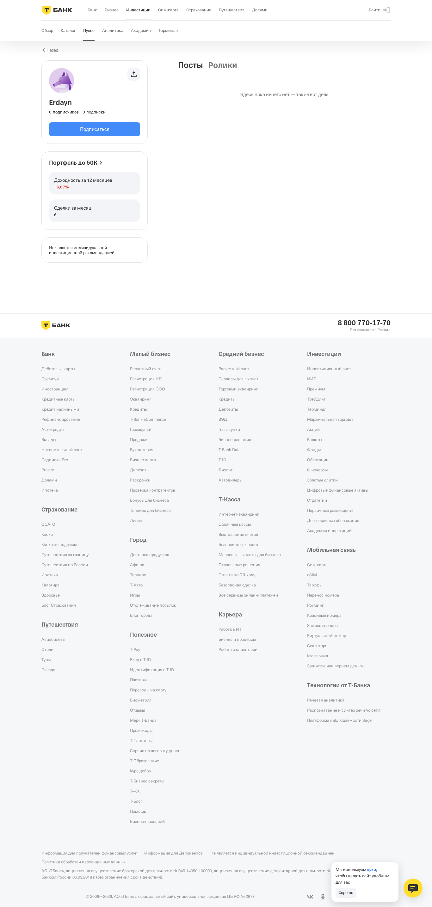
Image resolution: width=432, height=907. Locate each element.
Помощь (138, 811)
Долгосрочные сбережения (333, 520)
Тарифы (314, 585)
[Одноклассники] (323, 897)
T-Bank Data (230, 449)
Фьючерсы (317, 470)
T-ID (222, 460)
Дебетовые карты (58, 368)
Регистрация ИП (146, 379)
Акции (313, 429)
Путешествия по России (64, 564)
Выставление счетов (238, 534)
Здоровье (50, 595)
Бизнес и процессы (237, 639)
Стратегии (317, 500)
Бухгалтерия (141, 449)
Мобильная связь (331, 550)
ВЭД (223, 419)
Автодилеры (230, 480)
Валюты (314, 439)
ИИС (311, 379)
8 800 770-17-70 (364, 323)
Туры (46, 659)
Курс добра (140, 771)
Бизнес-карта (143, 460)
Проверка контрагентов (152, 490)
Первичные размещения (331, 510)
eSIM (312, 575)
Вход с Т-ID (140, 659)
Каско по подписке (59, 544)
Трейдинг (316, 399)
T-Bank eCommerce (148, 419)
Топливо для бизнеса (150, 510)
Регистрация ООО (147, 389)
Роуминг (315, 605)
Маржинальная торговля (331, 419)
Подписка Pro (54, 460)
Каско (47, 534)
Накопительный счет (61, 449)
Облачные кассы (235, 524)
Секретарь (317, 645)
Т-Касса (229, 499)
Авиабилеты (53, 639)
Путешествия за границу (65, 554)
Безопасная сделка (237, 585)
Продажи (138, 439)
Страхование (59, 509)
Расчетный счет (145, 368)
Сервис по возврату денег (155, 750)
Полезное (143, 635)
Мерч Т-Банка (143, 720)
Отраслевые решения (239, 564)
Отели (47, 649)
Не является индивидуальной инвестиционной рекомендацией (272, 853)
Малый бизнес (150, 354)
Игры (135, 595)
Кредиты (138, 409)
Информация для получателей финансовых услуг (89, 853)
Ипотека (49, 490)
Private (47, 470)
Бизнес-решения (235, 439)
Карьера (230, 614)
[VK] (310, 897)
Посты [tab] (190, 65)
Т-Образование (144, 760)
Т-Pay (135, 649)
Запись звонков (322, 625)
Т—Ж (134, 791)
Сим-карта (317, 564)
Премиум (50, 379)
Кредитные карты (58, 399)
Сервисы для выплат (238, 379)
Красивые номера (324, 615)
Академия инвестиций (329, 530)
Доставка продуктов (149, 554)
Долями (49, 480)
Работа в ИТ (230, 629)
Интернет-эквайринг (239, 514)
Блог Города (141, 615)
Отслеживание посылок (153, 605)
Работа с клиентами (238, 649)
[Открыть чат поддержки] (413, 888)
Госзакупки (140, 429)
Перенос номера (323, 595)
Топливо (138, 575)
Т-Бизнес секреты (147, 781)
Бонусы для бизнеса (149, 500)
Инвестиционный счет (329, 368)
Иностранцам (54, 389)
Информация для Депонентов (173, 853)
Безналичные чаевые (239, 544)
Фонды (314, 449)
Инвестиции (324, 354)
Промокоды (141, 730)
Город (138, 540)
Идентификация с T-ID (152, 669)
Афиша (137, 564)
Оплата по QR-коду (237, 575)
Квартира (50, 585)
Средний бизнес (241, 354)
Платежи (138, 680)
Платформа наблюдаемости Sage (339, 720)
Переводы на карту (148, 690)
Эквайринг (140, 399)
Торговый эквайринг (238, 389)
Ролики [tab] (222, 65)
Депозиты (139, 470)
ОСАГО (48, 524)
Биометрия (140, 700)
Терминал (316, 409)
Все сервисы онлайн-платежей (248, 595)
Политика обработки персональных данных (83, 862)
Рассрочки (140, 480)
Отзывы (137, 710)
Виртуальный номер (326, 635)
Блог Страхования (58, 605)
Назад (52, 50)
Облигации (318, 460)
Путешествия (59, 624)
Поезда (48, 669)
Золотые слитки (322, 480)
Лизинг (137, 520)
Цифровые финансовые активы (337, 490)
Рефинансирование (60, 419)
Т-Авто (136, 585)
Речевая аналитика (325, 700)
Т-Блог (136, 801)
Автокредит (52, 429)
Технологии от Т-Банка (338, 685)
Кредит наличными (60, 409)
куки (371, 869)
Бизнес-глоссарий (147, 821)
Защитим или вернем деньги (335, 666)
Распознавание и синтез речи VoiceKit (343, 710)
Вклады (48, 439)
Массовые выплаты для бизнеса (250, 554)
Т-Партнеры (141, 740)
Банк (48, 354)
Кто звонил (317, 656)
